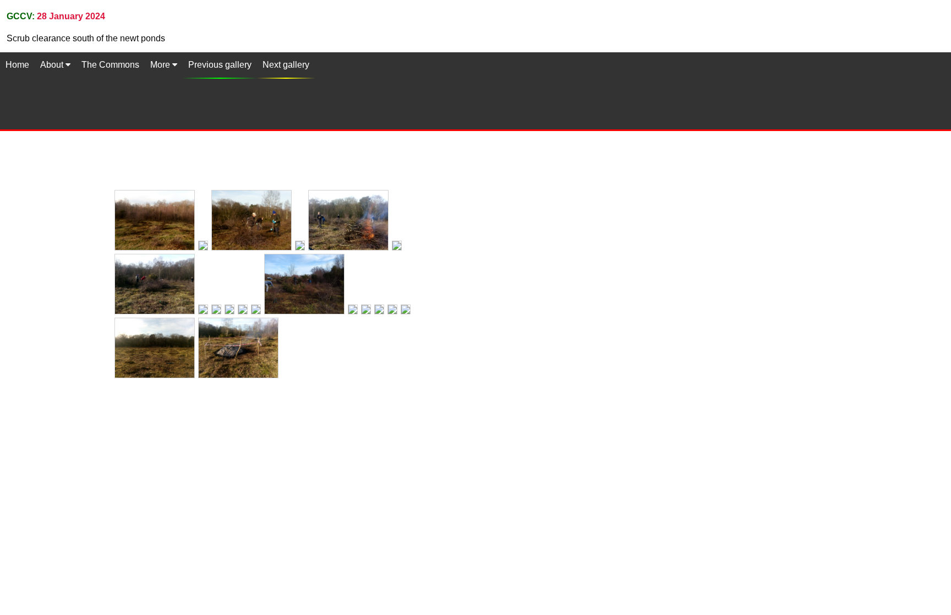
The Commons (110, 64)
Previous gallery (220, 64)
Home (17, 64)
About (52, 64)
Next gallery (286, 64)
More (161, 64)
